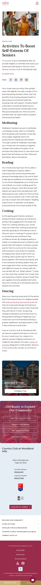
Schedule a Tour (20, 391)
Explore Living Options (20, 424)
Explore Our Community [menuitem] (12, 520)
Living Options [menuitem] (8, 524)
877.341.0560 (21, 550)
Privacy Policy (20, 554)
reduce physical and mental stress (20, 302)
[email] (26, 80)
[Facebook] (20, 569)
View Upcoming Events (20, 431)
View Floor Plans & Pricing (20, 418)
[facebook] (11, 80)
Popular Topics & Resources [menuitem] (14, 528)
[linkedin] (16, 80)
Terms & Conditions (20, 558)
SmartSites (9, 74)
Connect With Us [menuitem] (9, 535)
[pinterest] (21, 80)
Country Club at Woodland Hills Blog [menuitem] (19, 531)
